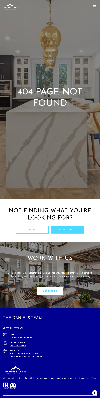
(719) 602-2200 (18, 345)
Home (32, 229)
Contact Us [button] (50, 291)
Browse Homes (67, 229)
